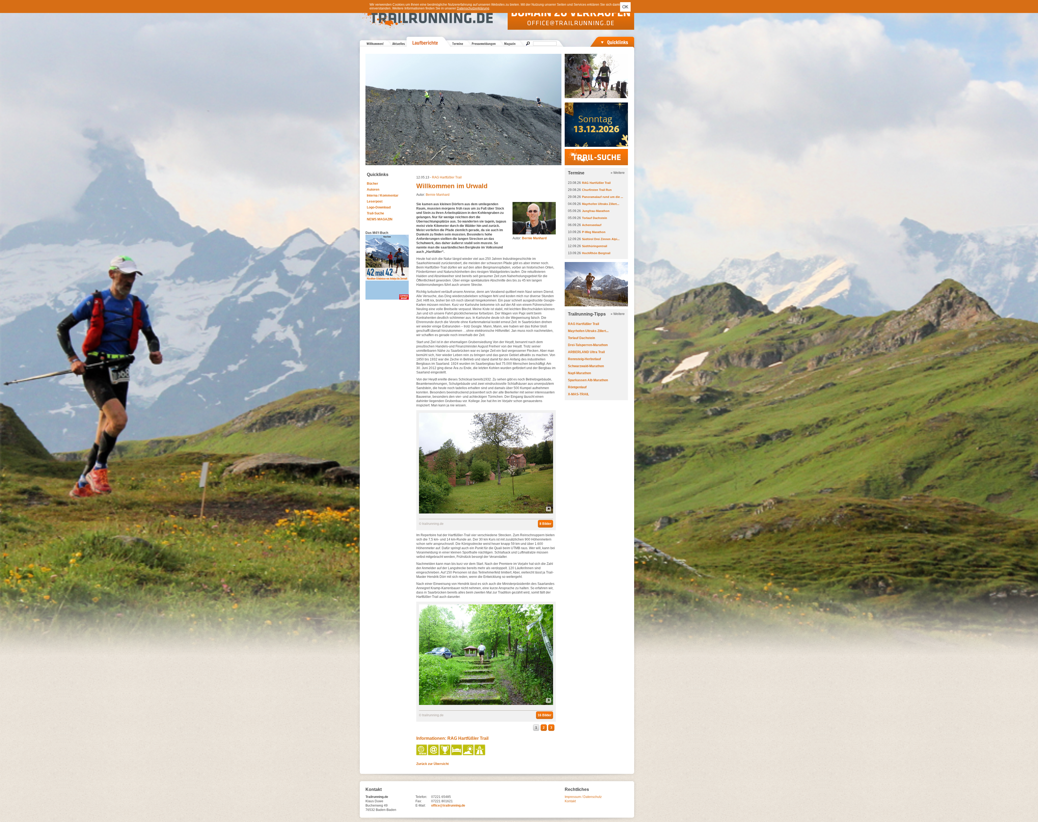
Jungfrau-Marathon (596, 211)
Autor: (530, 238)
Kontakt (570, 801)
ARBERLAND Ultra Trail (586, 352)
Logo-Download (379, 207)
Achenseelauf (591, 225)
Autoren (373, 189)
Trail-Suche (375, 213)
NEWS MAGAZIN (379, 219)
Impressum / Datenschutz (583, 797)
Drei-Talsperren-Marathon (588, 345)
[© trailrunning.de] (486, 512)
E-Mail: (420, 805)
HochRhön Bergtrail (596, 253)
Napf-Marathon (579, 373)
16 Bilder (544, 715)
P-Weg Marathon (594, 232)
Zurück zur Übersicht (432, 764)
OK (625, 7)
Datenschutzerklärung (473, 8)
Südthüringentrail (594, 246)
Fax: (418, 801)
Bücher (372, 183)
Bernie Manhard (438, 195)
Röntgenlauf (577, 387)
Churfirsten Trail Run (597, 189)
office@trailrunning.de (448, 805)
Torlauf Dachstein (594, 218)
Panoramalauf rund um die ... (602, 196)
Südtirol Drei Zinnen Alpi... (601, 239)
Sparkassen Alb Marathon (588, 380)
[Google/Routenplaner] (480, 754)
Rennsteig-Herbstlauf (584, 359)
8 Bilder (545, 524)
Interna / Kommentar (382, 195)
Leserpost (374, 201)
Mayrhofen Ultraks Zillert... (600, 203)
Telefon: (421, 797)
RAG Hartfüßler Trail (447, 177)
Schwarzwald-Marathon (586, 366)
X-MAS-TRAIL (578, 394)
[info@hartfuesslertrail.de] (434, 754)
